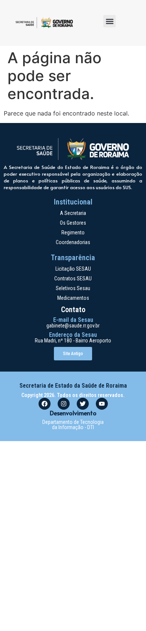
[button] (109, 21)
